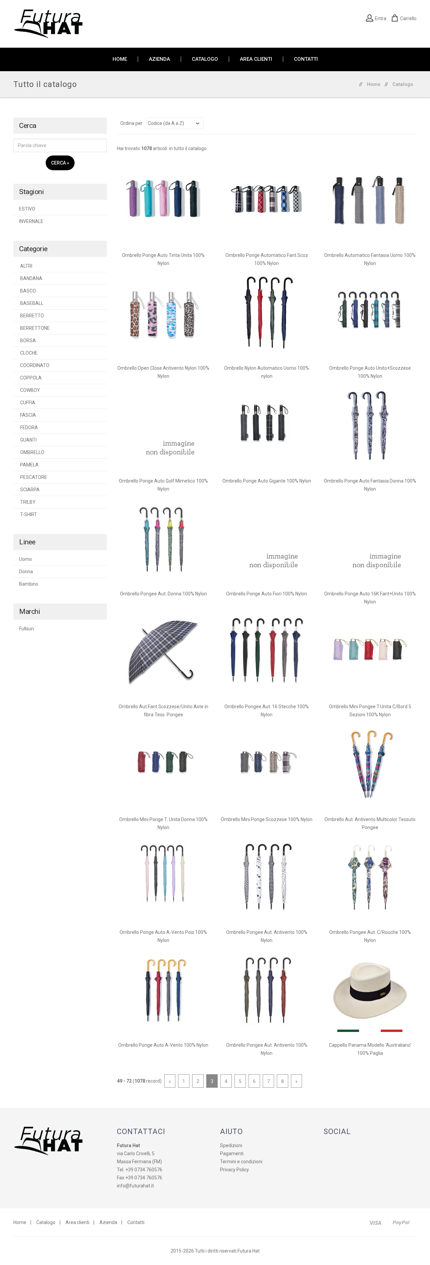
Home (373, 84)
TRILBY (27, 502)
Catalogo (402, 84)
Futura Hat (249, 1251)
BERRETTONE (34, 328)
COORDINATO (34, 365)
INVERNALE (31, 221)
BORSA (27, 340)
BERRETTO (31, 315)
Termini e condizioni (241, 1161)
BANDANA (30, 278)
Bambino (28, 584)
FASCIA (27, 415)
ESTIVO (27, 209)
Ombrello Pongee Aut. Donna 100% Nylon (163, 593)
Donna (26, 571)
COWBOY (29, 390)
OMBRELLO (31, 452)
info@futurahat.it (135, 1185)
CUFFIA (27, 402)
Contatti (135, 1222)
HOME (120, 59)
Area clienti (77, 1222)
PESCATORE (33, 477)
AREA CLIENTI (256, 59)
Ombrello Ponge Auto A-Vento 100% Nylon (163, 1045)
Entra (380, 18)
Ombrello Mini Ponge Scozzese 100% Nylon (266, 819)
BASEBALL (31, 303)
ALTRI (25, 266)
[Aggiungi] (163, 201)
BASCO (27, 290)
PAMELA (29, 464)
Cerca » (60, 163)
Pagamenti (232, 1153)
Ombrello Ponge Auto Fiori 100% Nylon (266, 593)
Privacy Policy (234, 1169)
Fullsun (26, 628)
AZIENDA (159, 59)
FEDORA (28, 427)
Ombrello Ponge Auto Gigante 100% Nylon (266, 481)
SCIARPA (29, 489)
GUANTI (28, 440)
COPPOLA (30, 377)
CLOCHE (28, 353)
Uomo (25, 559)
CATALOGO (205, 59)
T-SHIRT (28, 514)
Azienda (108, 1222)
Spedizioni (231, 1145)
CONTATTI (306, 59)
